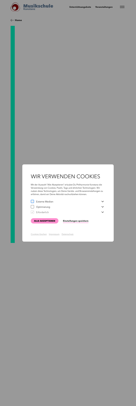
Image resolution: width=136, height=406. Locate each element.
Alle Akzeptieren (44, 221)
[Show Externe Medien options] (102, 201)
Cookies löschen (39, 234)
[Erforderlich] (32, 212)
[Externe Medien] (32, 202)
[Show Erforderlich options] (102, 212)
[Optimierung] (32, 207)
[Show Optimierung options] (102, 207)
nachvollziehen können (75, 194)
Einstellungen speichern (75, 221)
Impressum (54, 234)
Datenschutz (67, 234)
